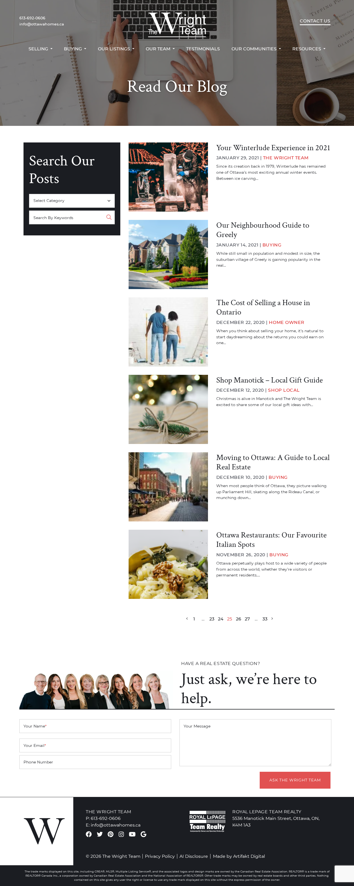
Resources (307, 48)
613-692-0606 (32, 17)
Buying (73, 48)
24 (220, 619)
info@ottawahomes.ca (41, 24)
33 (264, 619)
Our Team (158, 48)
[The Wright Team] (177, 21)
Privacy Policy (160, 856)
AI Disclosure (193, 856)
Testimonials (203, 48)
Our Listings (114, 48)
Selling (38, 48)
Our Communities (254, 48)
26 (238, 619)
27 (247, 619)
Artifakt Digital (249, 856)
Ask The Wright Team (295, 780)
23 (211, 619)
